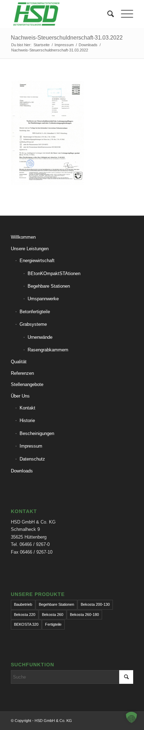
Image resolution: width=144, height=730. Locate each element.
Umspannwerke (43, 298)
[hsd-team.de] (60, 14)
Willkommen (23, 237)
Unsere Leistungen (30, 248)
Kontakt (27, 407)
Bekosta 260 (52, 614)
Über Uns (20, 396)
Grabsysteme (33, 324)
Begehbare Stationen (49, 286)
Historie (27, 420)
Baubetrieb (23, 604)
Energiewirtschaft (37, 260)
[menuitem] (107, 14)
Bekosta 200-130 (95, 604)
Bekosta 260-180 (84, 614)
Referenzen (22, 373)
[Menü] (123, 14)
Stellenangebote (27, 384)
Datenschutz (32, 459)
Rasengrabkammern (48, 349)
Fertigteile (53, 624)
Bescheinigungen (37, 433)
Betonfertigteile (35, 311)
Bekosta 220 (24, 614)
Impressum (31, 446)
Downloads (22, 470)
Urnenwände (40, 337)
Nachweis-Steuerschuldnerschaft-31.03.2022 (67, 38)
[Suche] (107, 14)
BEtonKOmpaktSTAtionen (54, 273)
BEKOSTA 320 (26, 624)
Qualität (19, 361)
